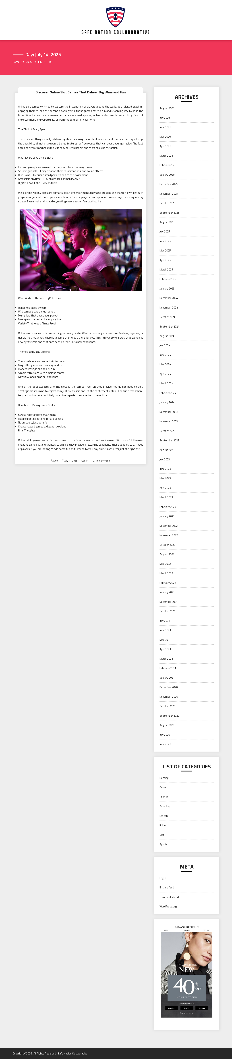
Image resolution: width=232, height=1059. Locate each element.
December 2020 (169, 687)
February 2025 (168, 279)
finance (164, 797)
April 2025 (165, 260)
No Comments (103, 460)
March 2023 (166, 497)
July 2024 (165, 345)
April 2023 (165, 488)
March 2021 (166, 659)
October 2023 (167, 431)
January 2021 (167, 678)
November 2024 (169, 307)
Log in (163, 878)
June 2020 (165, 744)
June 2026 (165, 127)
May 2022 (165, 564)
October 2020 (167, 706)
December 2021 (169, 602)
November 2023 (169, 421)
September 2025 (169, 213)
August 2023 (167, 450)
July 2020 (165, 735)
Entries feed (167, 887)
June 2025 (165, 241)
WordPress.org (168, 906)
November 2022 (169, 535)
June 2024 (165, 355)
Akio (55, 460)
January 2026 (167, 175)
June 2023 (165, 469)
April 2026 (165, 146)
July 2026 (165, 118)
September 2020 (169, 716)
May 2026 (165, 137)
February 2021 (168, 668)
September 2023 (169, 440)
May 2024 (165, 364)
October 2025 (167, 203)
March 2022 (166, 573)
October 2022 (167, 545)
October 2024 (167, 317)
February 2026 (168, 165)
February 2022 (168, 583)
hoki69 (37, 193)
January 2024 (167, 402)
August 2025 (167, 222)
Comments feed (169, 897)
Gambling (165, 806)
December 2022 (169, 526)
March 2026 (166, 156)
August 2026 (167, 108)
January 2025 (167, 288)
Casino (163, 787)
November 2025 (169, 194)
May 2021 (165, 640)
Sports (164, 844)
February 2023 (168, 507)
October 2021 (167, 611)
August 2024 (167, 336)
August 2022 (167, 554)
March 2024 (166, 383)
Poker (163, 825)
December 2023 (169, 412)
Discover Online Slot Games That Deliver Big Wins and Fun (81, 92)
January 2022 (167, 592)
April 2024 (165, 374)
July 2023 (165, 459)
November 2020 (169, 697)
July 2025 (165, 231)
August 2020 (167, 725)
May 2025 (165, 250)
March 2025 (166, 269)
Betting (164, 778)
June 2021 (165, 630)
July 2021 (165, 621)
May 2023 (165, 478)
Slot (86, 461)
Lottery (164, 816)
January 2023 (167, 516)
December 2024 (169, 298)
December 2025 (169, 184)
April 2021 (165, 649)
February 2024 (168, 393)
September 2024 (169, 326)
